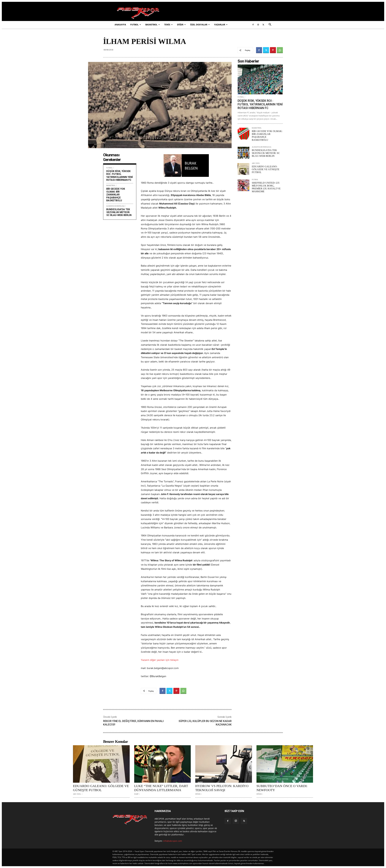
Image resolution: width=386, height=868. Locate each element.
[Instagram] (258, 24)
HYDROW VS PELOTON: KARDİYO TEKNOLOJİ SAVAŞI (221, 788)
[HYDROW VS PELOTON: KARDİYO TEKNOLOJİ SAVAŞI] (223, 764)
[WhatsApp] (280, 50)
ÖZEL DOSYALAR (198, 24)
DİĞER (180, 24)
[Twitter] (263, 24)
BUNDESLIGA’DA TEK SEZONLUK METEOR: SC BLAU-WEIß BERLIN (118, 212)
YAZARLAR (219, 24)
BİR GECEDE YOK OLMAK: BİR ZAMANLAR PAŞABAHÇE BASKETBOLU (115, 194)
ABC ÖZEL (256, 163)
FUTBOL (134, 24)
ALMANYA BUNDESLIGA (115, 206)
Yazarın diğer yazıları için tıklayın (159, 659)
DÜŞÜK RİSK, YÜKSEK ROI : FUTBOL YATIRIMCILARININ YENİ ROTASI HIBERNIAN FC (119, 175)
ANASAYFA (120, 24)
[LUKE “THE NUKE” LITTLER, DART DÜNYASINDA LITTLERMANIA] (162, 764)
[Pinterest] (273, 50)
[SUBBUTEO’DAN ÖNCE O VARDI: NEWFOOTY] (284, 764)
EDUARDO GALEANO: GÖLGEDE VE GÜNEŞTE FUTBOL (265, 169)
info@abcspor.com (172, 840)
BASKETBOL (151, 24)
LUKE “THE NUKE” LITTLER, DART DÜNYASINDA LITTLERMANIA (161, 788)
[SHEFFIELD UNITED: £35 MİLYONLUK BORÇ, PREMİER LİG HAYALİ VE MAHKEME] (243, 185)
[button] (270, 24)
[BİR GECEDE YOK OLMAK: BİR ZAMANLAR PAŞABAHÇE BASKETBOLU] (243, 134)
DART (136, 794)
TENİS (167, 24)
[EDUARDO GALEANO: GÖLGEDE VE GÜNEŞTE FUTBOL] (243, 169)
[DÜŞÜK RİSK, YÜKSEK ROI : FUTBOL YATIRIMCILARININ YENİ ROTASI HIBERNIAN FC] (260, 79)
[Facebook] (253, 24)
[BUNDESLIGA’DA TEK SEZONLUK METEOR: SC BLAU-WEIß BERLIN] (243, 153)
